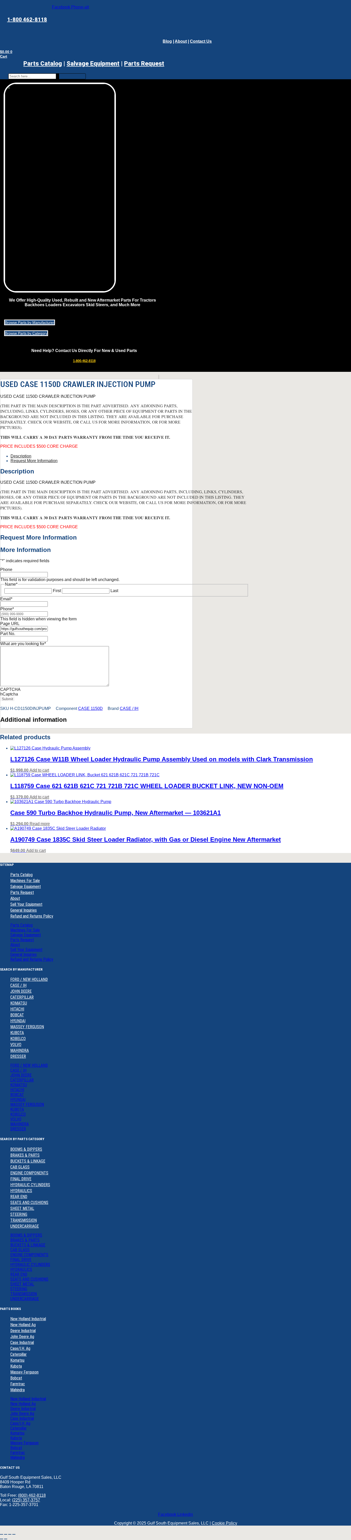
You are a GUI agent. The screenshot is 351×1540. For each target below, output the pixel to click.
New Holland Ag (23, 1324)
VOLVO (15, 1044)
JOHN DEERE (21, 991)
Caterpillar (18, 1354)
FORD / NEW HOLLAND (29, 979)
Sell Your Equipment (26, 904)
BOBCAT (17, 1015)
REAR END (18, 1196)
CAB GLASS (20, 1167)
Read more (40, 824)
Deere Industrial (23, 1330)
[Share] (9, 1534)
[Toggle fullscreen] (5, 1534)
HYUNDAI (17, 1020)
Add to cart (39, 770)
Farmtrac (17, 1383)
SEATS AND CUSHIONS (29, 1202)
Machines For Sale (25, 880)
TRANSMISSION (23, 1220)
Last (114, 590)
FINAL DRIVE (20, 1178)
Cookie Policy (224, 1523)
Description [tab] (21, 456)
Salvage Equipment (93, 63)
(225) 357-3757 (26, 1500)
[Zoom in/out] (1, 1534)
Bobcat (16, 1378)
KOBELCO (18, 1038)
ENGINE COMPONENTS (29, 1173)
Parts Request (22, 892)
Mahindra (17, 1389)
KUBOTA (17, 1032)
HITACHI (17, 1009)
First (57, 590)
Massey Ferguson (24, 1372)
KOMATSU (18, 1003)
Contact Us (201, 41)
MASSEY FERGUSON (27, 1026)
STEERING (18, 1214)
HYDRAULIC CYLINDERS (30, 1184)
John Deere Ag (22, 1336)
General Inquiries (23, 910)
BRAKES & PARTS (25, 1155)
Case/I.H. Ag (20, 1348)
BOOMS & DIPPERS (26, 1149)
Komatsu (17, 1360)
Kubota (16, 1366)
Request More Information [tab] (34, 461)
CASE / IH (129, 708)
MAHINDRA (19, 1050)
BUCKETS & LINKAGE (27, 1161)
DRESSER (18, 1056)
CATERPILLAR (22, 997)
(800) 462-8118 (32, 1495)
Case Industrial (22, 1342)
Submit (7, 699)
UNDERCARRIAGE (24, 1226)
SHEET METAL (22, 1208)
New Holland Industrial (28, 1318)
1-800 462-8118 (27, 19)
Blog (167, 41)
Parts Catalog (42, 63)
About (181, 41)
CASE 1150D (90, 708)
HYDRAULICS (21, 1190)
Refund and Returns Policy (31, 916)
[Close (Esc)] (13, 1534)
